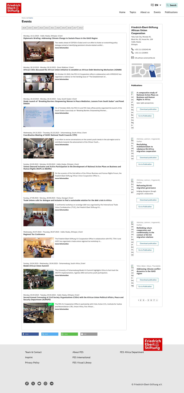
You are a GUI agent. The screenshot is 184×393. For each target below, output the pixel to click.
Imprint (29, 357)
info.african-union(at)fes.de (145, 58)
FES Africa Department (132, 352)
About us (145, 12)
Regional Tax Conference (34, 234)
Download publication (148, 109)
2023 (41, 28)
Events (157, 12)
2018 (69, 28)
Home (122, 12)
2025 (30, 28)
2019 (64, 28)
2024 (35, 28)
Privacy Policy (32, 362)
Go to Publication (145, 116)
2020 (58, 28)
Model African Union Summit (36, 266)
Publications (171, 12)
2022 (47, 28)
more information (62, 48)
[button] (30, 334)
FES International (81, 357)
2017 (75, 28)
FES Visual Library (82, 362)
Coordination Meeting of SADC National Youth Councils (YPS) (50, 135)
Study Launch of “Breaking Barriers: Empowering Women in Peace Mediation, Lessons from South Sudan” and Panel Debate (73, 102)
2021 (52, 28)
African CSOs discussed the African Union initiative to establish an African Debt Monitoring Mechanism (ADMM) (72, 70)
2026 (24, 28)
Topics (133, 12)
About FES (78, 352)
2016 (81, 28)
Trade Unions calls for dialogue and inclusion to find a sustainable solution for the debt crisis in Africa (67, 200)
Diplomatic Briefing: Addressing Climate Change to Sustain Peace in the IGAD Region (60, 38)
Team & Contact (33, 352)
